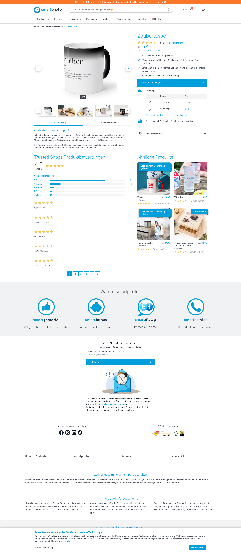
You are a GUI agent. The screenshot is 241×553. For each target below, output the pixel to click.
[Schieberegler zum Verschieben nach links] (38, 68)
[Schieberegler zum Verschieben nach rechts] (128, 68)
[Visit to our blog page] (74, 432)
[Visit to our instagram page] (68, 432)
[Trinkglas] (190, 178)
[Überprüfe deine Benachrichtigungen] (197, 9)
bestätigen (94, 362)
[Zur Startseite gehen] (48, 10)
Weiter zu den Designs (151, 82)
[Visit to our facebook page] (61, 432)
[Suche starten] (169, 9)
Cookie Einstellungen (45, 547)
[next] (97, 273)
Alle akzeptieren (197, 548)
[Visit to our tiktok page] (80, 432)
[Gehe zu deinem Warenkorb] (203, 9)
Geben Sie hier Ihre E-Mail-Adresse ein (106, 351)
